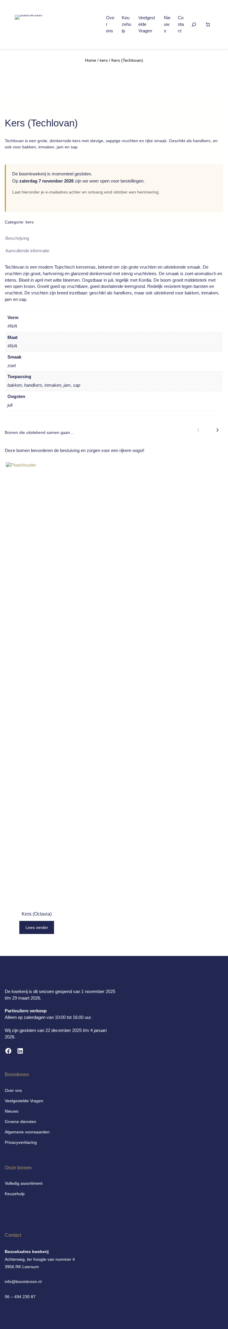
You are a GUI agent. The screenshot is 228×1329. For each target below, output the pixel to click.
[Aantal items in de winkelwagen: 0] (207, 24)
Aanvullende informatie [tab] (27, 250)
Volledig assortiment (23, 1183)
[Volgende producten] (217, 430)
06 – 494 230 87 (20, 1296)
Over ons (13, 1090)
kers (104, 60)
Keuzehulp (15, 1193)
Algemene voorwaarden (27, 1132)
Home (90, 60)
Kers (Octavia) (37, 913)
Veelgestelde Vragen (24, 1100)
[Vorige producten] (198, 430)
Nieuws (11, 1111)
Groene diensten (20, 1121)
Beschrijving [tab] (17, 238)
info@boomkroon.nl (23, 1281)
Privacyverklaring (21, 1142)
